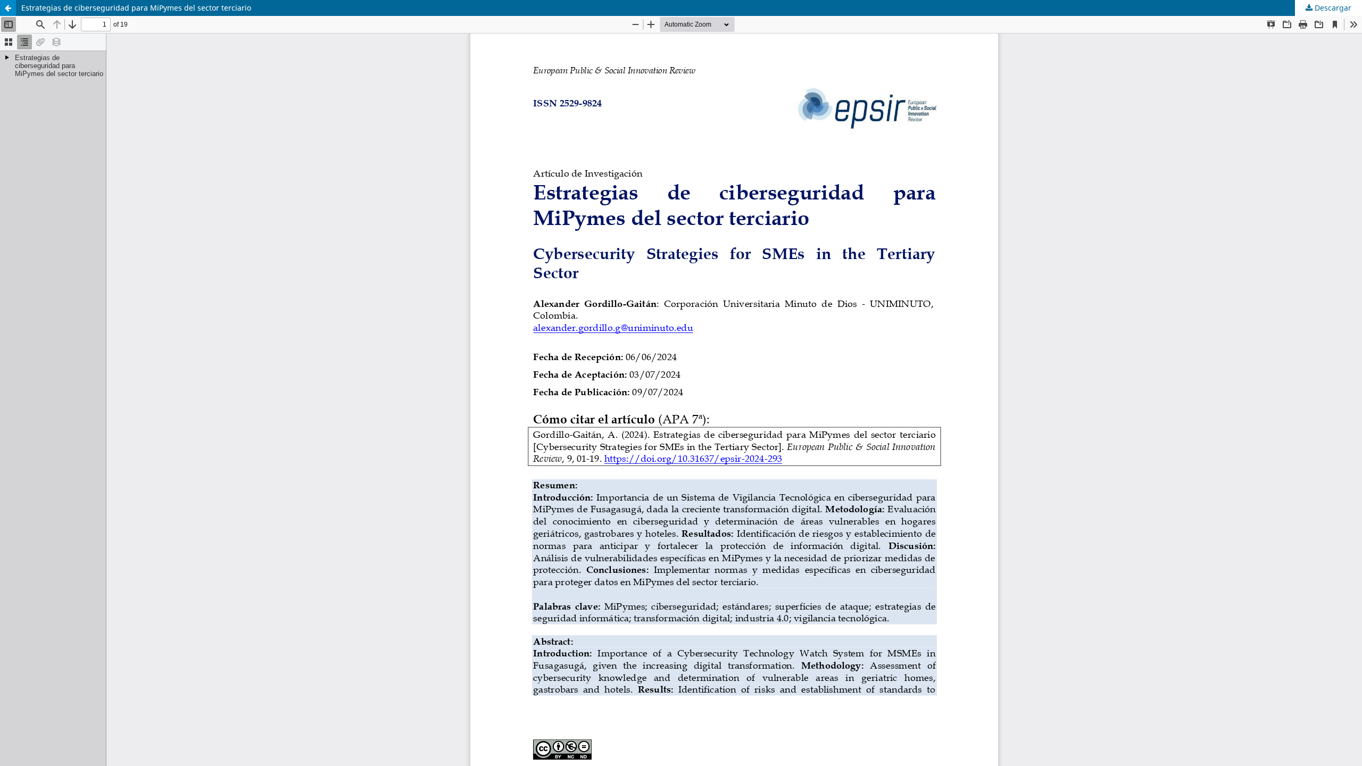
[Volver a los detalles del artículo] (8, 8)
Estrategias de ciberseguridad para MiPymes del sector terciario (136, 8)
